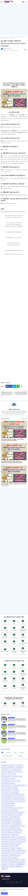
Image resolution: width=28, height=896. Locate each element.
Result (18, 855)
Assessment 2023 (19, 767)
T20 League (22, 859)
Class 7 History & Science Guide (8, 805)
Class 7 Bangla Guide (6, 798)
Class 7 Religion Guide (6, 812)
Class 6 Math (14, 787)
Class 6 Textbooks (15, 794)
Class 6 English (17, 780)
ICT (17, 841)
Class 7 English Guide (20, 801)
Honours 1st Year (5, 839)
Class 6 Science (5, 792)
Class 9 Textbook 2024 (17, 823)
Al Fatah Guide (19, 765)
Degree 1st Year (5, 828)
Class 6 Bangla (5, 778)
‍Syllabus (16, 859)
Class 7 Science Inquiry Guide (18, 812)
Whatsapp (18, 386)
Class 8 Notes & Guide (6, 821)
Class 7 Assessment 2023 (19, 796)
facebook (8, 752)
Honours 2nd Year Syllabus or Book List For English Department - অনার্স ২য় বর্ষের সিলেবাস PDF (17, 733)
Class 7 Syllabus (18, 814)
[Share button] (21, 386)
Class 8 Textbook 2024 (16, 821)
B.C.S (10, 769)
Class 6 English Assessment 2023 (8, 783)
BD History (4, 771)
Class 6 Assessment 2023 (17, 776)
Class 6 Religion (15, 789)
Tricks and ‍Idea (12, 864)
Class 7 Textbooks (5, 816)
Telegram (20, 755)
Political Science (5, 855)
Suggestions (15, 857)
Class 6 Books (12, 778)
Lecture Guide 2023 (5, 848)
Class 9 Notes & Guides (6, 823)
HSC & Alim (12, 841)
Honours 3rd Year (22, 839)
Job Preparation (5, 846)
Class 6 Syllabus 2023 (6, 794)
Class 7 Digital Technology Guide (18, 798)
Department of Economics (7, 830)
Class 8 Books (17, 819)
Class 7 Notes (4, 810)
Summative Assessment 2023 (7, 859)
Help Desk (13, 837)
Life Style (13, 848)
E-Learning (4, 832)
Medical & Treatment (21, 850)
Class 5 (9, 774)
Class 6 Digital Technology (7, 780)
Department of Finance (18, 830)
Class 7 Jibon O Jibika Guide (7, 807)
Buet (14, 771)
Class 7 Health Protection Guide (8, 803)
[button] (26, 2)
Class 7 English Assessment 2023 (8, 801)
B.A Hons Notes (5, 769)
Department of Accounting (15, 828)
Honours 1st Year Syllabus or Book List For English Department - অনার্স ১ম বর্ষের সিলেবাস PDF (17, 719)
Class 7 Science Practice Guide (8, 814)
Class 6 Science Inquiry (14, 792)
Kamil (16, 846)
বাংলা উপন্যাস (11, 866)
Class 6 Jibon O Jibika (6, 787)
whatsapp (22, 752)
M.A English (19, 848)
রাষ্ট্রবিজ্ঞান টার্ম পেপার (4, 868)
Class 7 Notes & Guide (13, 810)
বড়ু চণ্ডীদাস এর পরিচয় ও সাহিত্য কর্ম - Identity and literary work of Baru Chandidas (13, 484)
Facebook (10, 386)
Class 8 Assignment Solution (7, 819)
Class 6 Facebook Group (7, 755)
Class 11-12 (4, 774)
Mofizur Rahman (13, 409)
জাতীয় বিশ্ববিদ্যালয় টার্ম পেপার (20, 864)
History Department (21, 837)
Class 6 (14, 774)
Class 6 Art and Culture (6, 776)
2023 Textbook (4, 765)
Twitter (14, 386)
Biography (6, 36)
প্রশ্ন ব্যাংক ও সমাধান (5, 866)
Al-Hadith (4, 767)
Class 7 (22, 794)
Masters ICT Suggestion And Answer (9, 850)
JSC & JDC (12, 846)
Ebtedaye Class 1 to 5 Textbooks (14, 832)
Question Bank (13, 855)
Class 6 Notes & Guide (6, 789)
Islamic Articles (22, 841)
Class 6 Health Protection (6, 785)
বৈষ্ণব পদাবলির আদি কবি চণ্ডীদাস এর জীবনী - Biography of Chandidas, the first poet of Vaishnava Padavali (11, 462)
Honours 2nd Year (13, 839)
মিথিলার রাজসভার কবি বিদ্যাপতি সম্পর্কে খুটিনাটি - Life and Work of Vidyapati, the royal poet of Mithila (12, 440)
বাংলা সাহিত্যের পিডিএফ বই (18, 866)
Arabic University (10, 767)
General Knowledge (6, 837)
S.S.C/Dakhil (4, 857)
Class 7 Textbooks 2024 (15, 816)
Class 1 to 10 (19, 771)
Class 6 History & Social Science (19, 785)
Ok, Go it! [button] (4, 893)
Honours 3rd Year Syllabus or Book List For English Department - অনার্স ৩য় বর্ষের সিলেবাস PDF (17, 726)
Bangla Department (17, 769)
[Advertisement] (14, 19)
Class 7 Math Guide (18, 807)
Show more (24, 418)
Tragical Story (4, 864)
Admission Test (12, 765)
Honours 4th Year (5, 841)
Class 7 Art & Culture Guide (7, 796)
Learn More (3, 890)
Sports (10, 857)
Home (2, 36)
